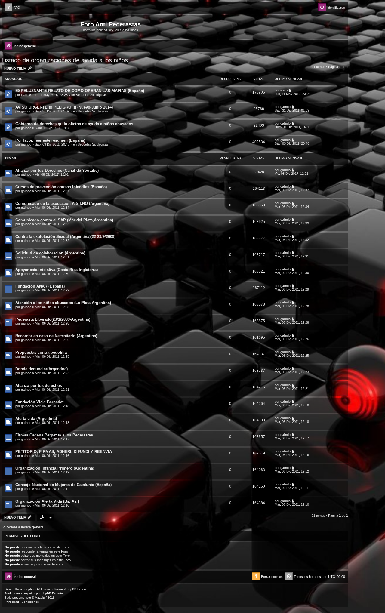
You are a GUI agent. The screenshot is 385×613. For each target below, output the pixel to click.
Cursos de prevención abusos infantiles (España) (61, 187)
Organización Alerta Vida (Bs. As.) (47, 501)
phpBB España (52, 593)
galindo (26, 111)
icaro (24, 95)
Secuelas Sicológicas (91, 95)
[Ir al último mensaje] (290, 90)
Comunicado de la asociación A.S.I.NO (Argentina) (62, 203)
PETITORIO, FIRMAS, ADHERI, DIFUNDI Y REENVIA (63, 451)
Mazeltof (41, 597)
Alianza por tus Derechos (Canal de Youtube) (57, 170)
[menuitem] (12, 7)
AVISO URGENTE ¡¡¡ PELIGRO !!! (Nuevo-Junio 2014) (64, 107)
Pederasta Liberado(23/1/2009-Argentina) (52, 319)
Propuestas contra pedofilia (41, 352)
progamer (19, 597)
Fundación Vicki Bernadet (39, 402)
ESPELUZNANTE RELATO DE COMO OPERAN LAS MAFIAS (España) (79, 90)
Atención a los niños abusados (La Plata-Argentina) (63, 302)
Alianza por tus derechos (38, 385)
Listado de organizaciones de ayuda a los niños (65, 60)
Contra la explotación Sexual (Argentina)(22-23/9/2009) (65, 236)
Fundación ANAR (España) (40, 286)
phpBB (33, 589)
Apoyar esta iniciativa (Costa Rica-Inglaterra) (56, 269)
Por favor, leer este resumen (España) (50, 140)
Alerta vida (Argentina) (36, 418)
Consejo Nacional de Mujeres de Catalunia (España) (63, 484)
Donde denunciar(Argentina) (41, 369)
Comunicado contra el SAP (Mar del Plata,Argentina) (64, 220)
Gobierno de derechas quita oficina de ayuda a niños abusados (74, 124)
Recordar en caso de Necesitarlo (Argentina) (56, 336)
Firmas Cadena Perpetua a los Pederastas (54, 435)
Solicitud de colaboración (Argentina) (50, 253)
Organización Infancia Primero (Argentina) (54, 468)
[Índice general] (42, 26)
